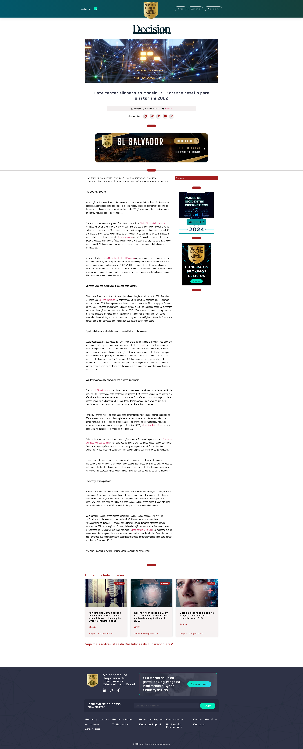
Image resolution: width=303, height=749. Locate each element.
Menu (87, 9)
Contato (199, 725)
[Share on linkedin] (158, 116)
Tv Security (120, 725)
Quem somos (175, 720)
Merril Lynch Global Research (121, 258)
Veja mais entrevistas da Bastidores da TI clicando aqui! (129, 644)
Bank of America (125, 237)
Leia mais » (92, 627)
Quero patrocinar (205, 720)
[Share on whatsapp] (171, 116)
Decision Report (150, 725)
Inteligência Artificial (142, 529)
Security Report (123, 720)
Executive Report (151, 720)
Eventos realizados (92, 729)
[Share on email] (165, 116)
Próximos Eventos (92, 724)
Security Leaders (97, 720)
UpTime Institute (107, 299)
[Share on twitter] (152, 116)
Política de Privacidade (174, 726)
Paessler (143, 345)
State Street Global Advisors (153, 223)
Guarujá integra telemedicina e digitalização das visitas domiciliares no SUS (197, 615)
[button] (180, 8)
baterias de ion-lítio (152, 425)
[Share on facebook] (145, 116)
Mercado (168, 108)
